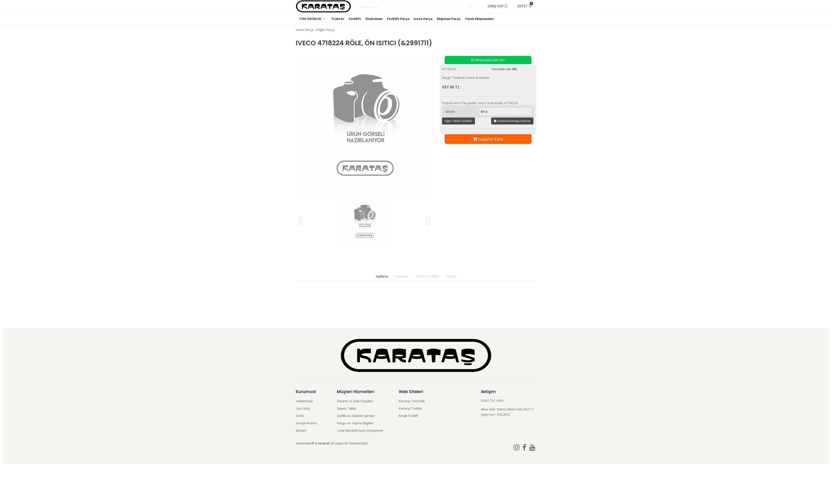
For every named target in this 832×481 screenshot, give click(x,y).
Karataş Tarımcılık (412, 401)
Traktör (337, 18)
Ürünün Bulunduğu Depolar (513, 121)
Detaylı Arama (306, 423)
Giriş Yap (496, 6)
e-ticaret (322, 443)
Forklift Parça (398, 18)
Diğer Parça (326, 29)
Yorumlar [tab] (402, 276)
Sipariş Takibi (346, 408)
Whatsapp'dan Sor (489, 60)
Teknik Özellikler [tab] (428, 276)
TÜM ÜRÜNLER (310, 19)
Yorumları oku (504, 69)
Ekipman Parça (448, 18)
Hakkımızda (304, 401)
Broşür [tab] (452, 276)
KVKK (300, 415)
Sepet (524, 5)
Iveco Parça (423, 18)
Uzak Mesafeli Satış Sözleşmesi (360, 430)
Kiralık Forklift (408, 415)
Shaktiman (374, 18)
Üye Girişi (303, 408)
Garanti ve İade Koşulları (355, 401)
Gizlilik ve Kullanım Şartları (356, 415)
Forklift (355, 18)
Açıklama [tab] (382, 276)
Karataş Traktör (410, 408)
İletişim (301, 430)
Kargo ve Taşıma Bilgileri (355, 423)
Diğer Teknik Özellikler (458, 121)
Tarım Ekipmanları (479, 18)
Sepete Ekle (490, 139)
